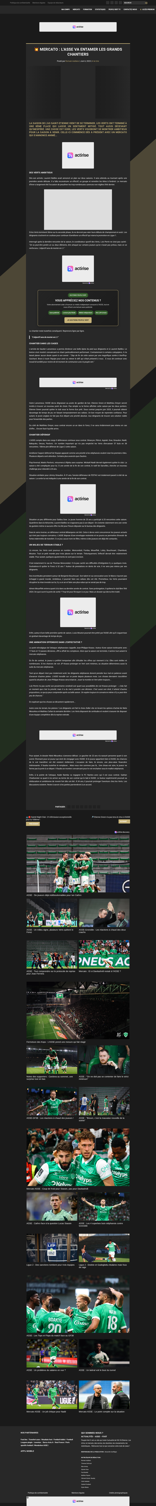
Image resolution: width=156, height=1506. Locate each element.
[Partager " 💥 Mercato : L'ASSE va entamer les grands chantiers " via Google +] (77, 807)
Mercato (76, 9)
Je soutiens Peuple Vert (78, 320)
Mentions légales (38, 3)
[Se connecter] (146, 3)
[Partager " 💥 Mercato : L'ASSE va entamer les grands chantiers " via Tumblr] (82, 807)
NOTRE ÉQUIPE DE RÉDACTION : (91, 1457)
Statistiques (100, 9)
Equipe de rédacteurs (55, 3)
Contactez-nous (130, 9)
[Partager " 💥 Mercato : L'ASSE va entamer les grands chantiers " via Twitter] (73, 807)
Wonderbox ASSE (41, 1445)
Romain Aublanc (72, 61)
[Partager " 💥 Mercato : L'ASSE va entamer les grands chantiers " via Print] (99, 807)
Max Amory (84, 1466)
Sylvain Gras (85, 1469)
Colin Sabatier (85, 1481)
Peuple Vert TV (114, 9)
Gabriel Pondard (86, 1484)
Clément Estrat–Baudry (88, 1478)
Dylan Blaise (85, 1487)
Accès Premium (147, 9)
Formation (87, 9)
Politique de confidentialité (20, 3)
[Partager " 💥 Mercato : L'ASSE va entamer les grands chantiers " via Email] (94, 807)
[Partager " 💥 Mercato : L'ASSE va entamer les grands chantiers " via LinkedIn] (90, 807)
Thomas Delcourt (86, 1463)
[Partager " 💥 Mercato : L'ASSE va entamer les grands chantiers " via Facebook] (69, 807)
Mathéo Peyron (85, 1475)
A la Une (95, 61)
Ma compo (65, 9)
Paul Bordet (84, 1472)
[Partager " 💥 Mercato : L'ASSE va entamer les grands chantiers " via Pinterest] (86, 807)
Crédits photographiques (118, 1493)
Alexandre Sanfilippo (111, 1452)
